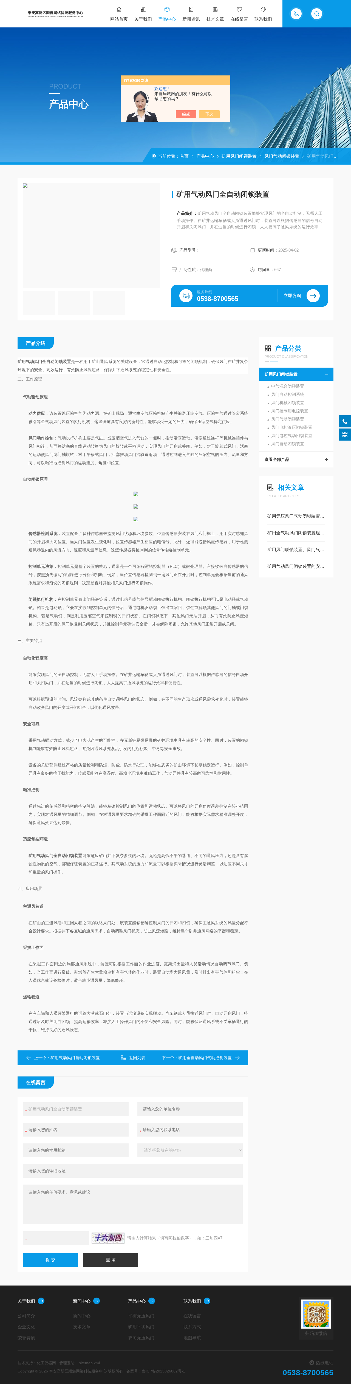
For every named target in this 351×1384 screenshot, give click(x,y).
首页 (184, 156)
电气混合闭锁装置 (287, 386)
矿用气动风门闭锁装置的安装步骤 (296, 566)
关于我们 (143, 19)
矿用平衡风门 (141, 1326)
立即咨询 (292, 295)
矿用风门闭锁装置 (239, 156)
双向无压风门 (141, 1337)
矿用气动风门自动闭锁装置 (75, 1057)
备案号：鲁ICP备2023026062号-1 (155, 1371)
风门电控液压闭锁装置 (291, 427)
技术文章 (215, 19)
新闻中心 (81, 1301)
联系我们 (263, 19)
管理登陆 (67, 1363)
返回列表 (137, 1057)
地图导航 (192, 1337)
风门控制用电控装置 (289, 410)
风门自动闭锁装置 (287, 443)
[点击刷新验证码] (108, 1238)
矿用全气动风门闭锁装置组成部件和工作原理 (296, 533)
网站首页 (119, 19)
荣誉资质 (26, 1337)
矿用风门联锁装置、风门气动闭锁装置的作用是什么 (296, 549)
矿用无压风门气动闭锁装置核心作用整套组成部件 (296, 516)
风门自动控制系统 (287, 394)
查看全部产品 (277, 459)
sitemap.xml (89, 1363)
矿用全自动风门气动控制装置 (205, 1057)
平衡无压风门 (141, 1315)
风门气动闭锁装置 (281, 156)
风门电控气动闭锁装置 (291, 435)
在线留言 (239, 19)
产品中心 (167, 19)
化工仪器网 (46, 1363)
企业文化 (26, 1326)
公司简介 (26, 1315)
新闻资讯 (191, 19)
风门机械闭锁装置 (287, 402)
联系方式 (192, 1326)
